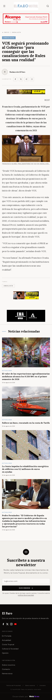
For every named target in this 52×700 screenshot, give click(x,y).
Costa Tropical (8, 644)
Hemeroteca (7, 673)
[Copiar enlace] (32, 79)
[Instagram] (11, 624)
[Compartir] (26, 79)
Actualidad (6, 640)
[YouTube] (15, 624)
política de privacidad (26, 595)
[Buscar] (47, 6)
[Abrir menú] (4, 6)
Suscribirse (24, 588)
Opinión (5, 653)
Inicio (6, 32)
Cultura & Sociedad (10, 649)
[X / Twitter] (7, 624)
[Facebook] (15, 79)
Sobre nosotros (8, 665)
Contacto (6, 669)
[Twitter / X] (21, 79)
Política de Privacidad (13, 685)
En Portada (6, 636)
